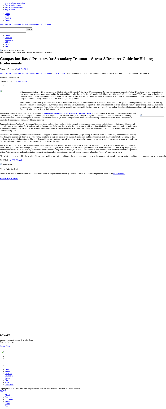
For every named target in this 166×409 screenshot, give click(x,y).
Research (8, 374)
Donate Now (5, 346)
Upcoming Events (9, 178)
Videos (7, 402)
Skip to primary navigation (15, 3)
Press (7, 382)
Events (7, 378)
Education (9, 376)
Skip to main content (13, 5)
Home (7, 14)
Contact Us (9, 385)
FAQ (7, 16)
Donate (7, 20)
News (7, 406)
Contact (8, 18)
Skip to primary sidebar (14, 7)
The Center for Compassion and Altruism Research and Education (25, 24)
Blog (7, 380)
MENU (3, 391)
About (7, 371)
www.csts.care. (119, 174)
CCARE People (59, 73)
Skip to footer (10, 9)
